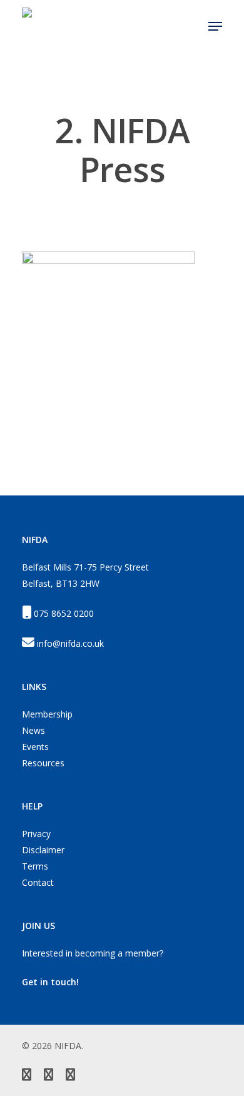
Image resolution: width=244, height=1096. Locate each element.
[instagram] (70, 1075)
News (33, 730)
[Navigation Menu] (215, 26)
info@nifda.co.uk (70, 643)
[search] (190, 26)
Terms (35, 866)
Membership (47, 714)
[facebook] (48, 1075)
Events (35, 747)
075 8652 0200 (64, 613)
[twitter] (26, 1075)
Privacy (36, 834)
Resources (43, 763)
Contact (38, 882)
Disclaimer (43, 850)
